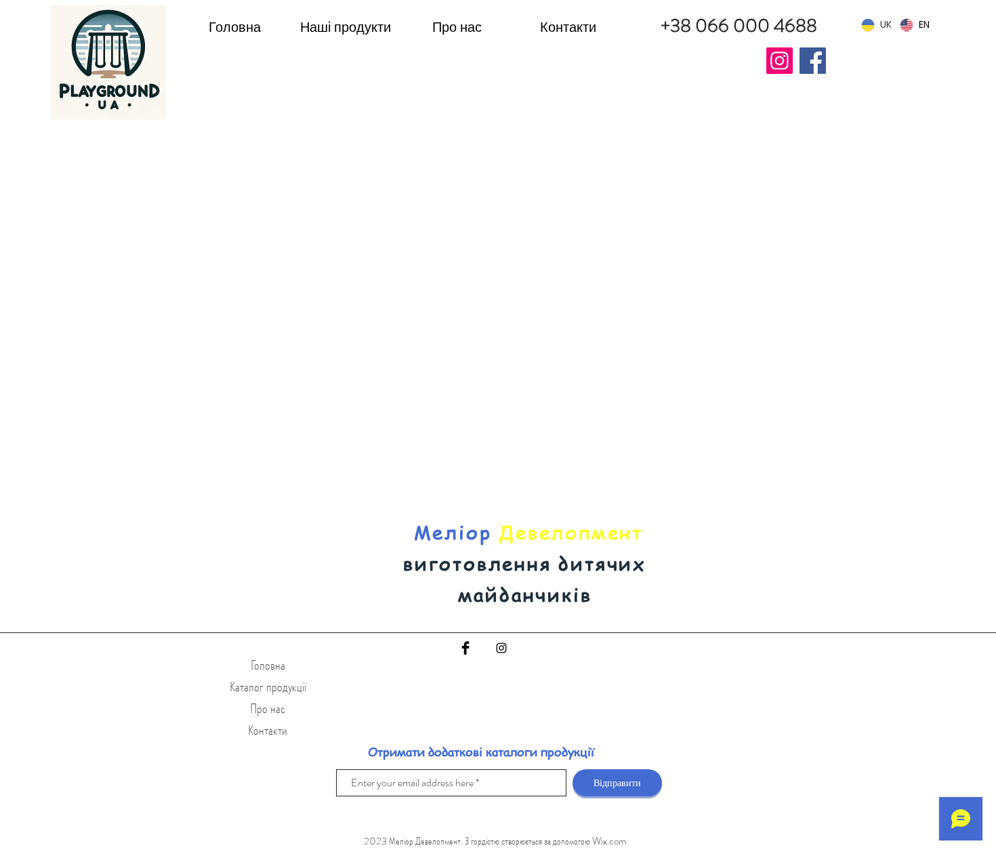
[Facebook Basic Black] (465, 648)
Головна (268, 665)
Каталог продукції (268, 687)
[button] (345, 26)
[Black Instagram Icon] (501, 648)
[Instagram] (779, 60)
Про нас (267, 708)
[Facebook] (813, 60)
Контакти (267, 730)
